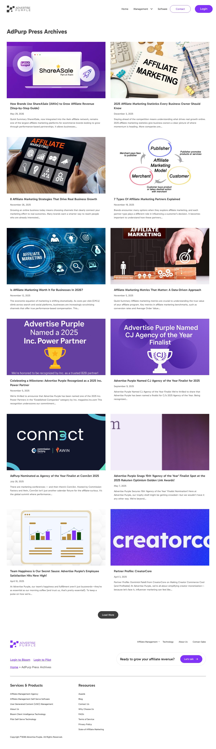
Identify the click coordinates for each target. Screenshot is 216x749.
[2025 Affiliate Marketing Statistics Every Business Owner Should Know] (160, 70)
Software (162, 8)
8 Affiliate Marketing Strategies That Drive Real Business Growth (53, 199)
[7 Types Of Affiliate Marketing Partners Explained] (160, 165)
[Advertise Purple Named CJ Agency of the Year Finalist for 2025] (160, 346)
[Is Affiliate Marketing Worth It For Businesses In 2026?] (56, 256)
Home (125, 8)
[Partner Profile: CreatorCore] (160, 537)
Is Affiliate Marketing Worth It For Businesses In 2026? (46, 290)
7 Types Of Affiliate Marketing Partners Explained (147, 199)
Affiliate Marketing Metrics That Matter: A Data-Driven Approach (157, 290)
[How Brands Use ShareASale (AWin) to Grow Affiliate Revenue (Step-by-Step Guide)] (56, 70)
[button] (151, 9)
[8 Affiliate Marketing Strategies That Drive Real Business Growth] (56, 165)
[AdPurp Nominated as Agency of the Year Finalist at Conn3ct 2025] (56, 442)
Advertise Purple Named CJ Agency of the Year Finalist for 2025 (157, 381)
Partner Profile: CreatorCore (133, 571)
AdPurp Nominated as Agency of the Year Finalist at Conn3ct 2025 (54, 476)
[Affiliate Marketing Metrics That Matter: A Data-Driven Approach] (160, 256)
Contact (180, 8)
